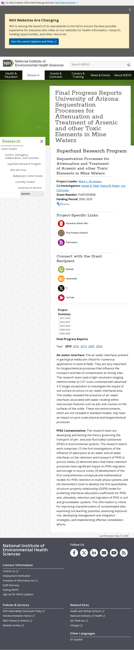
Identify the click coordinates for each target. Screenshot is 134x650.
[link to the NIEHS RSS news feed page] (124, 553)
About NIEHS (122, 75)
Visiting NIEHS (10, 589)
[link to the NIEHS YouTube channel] (114, 553)
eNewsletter (71, 278)
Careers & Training (78, 75)
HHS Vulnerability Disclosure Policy (22, 611)
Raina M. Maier (110, 186)
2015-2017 (65, 322)
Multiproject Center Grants (28, 176)
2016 (76, 346)
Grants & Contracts (55, 75)
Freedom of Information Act (19, 580)
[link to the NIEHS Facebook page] (74, 553)
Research (33, 75)
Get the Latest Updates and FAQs (32, 41)
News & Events (100, 75)
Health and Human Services (85, 611)
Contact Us (9, 571)
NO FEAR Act (77, 620)
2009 (91, 346)
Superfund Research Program (24, 164)
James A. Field (90, 186)
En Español (76, 639)
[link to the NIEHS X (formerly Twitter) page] (84, 553)
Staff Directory (11, 585)
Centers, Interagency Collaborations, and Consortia (22, 156)
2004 (99, 346)
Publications (72, 242)
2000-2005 (65, 333)
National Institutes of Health (86, 615)
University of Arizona (29, 187)
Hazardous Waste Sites (77, 223)
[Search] (128, 64)
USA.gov (75, 625)
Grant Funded (9, 149)
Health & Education (11, 75)
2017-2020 (65, 318)
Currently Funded (25, 181)
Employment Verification (16, 575)
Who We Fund (18, 170)
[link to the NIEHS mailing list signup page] (104, 553)
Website (70, 269)
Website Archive (12, 625)
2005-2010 (65, 330)
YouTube (70, 297)
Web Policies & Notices (16, 620)
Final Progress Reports (77, 233)
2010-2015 (65, 326)
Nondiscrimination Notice (17, 615)
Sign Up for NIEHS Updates (18, 594)
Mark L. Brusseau (90, 181)
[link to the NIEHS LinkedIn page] (94, 553)
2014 (83, 346)
